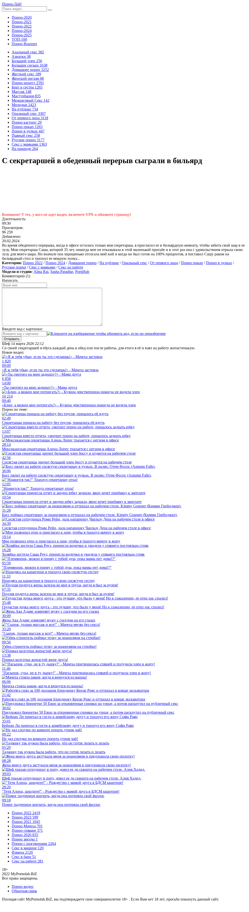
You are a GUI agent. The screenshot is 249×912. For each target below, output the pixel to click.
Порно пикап (192, 263)
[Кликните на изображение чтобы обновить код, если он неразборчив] (106, 333)
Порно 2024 (55, 263)
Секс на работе (70, 267)
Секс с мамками (42, 267)
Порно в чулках (219, 263)
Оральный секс (134, 263)
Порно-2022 (22, 26)
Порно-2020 (22, 17)
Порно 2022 (33, 263)
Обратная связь (24, 891)
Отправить (11, 339)
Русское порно (14, 267)
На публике (109, 263)
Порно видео (22, 886)
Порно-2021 (22, 22)
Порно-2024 (22, 31)
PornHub (82, 272)
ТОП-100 (19, 39)
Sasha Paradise (61, 272)
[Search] (50, 10)
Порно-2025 (22, 35)
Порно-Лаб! (12, 4)
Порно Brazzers (24, 44)
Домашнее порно (82, 263)
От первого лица (164, 263)
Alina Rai (41, 272)
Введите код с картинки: (22, 329)
